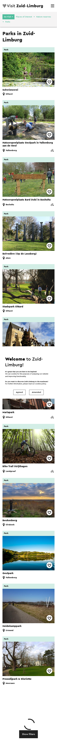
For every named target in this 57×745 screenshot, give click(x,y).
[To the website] (52, 150)
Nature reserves (43, 17)
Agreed (19, 392)
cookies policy (40, 384)
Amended (36, 392)
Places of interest (24, 17)
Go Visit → (8, 17)
